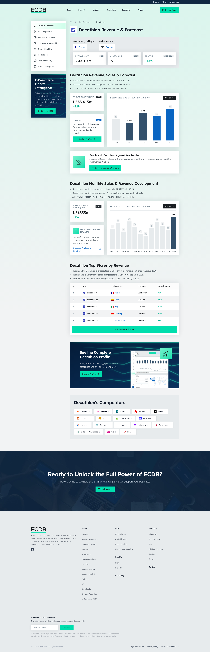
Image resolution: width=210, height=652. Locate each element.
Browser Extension (89, 594)
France (117, 293)
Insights (96, 10)
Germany (118, 313)
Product (81, 10)
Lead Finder (86, 564)
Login (157, 2)
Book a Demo (170, 10)
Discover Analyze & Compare (107, 168)
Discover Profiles (89, 374)
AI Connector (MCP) (89, 599)
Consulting (111, 10)
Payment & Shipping (46, 37)
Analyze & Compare (90, 539)
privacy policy (49, 636)
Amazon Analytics (89, 569)
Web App (85, 579)
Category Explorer (89, 559)
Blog (117, 563)
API (83, 584)
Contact (152, 554)
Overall (168, 98)
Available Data (121, 539)
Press (151, 559)
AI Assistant (86, 554)
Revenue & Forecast (46, 26)
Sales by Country (45, 60)
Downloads (86, 589)
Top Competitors (45, 31)
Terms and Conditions (170, 646)
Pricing (140, 10)
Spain (117, 300)
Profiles (85, 534)
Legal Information (137, 646)
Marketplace (43, 55)
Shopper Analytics (89, 574)
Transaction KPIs (45, 49)
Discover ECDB (47, 111)
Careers (152, 544)
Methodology (120, 534)
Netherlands (120, 320)
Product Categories (46, 66)
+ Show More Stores (124, 329)
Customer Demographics (48, 43)
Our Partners (154, 539)
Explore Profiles (85, 139)
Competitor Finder (89, 544)
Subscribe (67, 627)
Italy (116, 306)
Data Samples (84, 22)
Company (126, 10)
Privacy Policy (152, 646)
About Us (153, 534)
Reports (118, 568)
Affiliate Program (156, 549)
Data (69, 10)
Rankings (85, 549)
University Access (172, 2)
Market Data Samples (124, 549)
